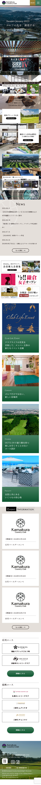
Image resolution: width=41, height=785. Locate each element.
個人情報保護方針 (21, 768)
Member (32, 3)
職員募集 (4, 761)
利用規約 (8, 768)
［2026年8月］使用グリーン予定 (20, 125)
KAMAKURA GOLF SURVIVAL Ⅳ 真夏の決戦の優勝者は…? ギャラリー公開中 (20, 75)
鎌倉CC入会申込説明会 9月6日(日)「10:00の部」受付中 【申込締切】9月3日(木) (20, 147)
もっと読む (19, 250)
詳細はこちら (20, 673)
